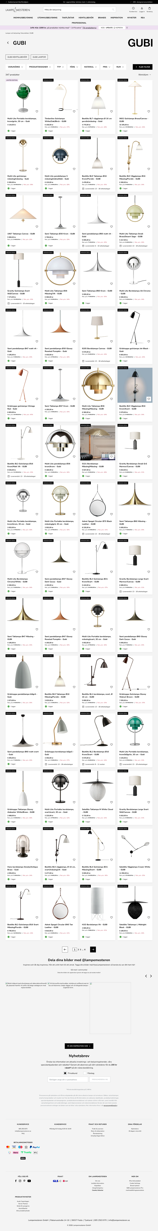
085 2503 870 (23, 1129)
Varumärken (25, 33)
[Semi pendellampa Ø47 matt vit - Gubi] (23, 337)
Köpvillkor (97, 1185)
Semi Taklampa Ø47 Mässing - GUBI (21, 637)
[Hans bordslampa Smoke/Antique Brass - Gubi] (23, 856)
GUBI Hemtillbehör (17, 57)
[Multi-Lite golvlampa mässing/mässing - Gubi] (23, 165)
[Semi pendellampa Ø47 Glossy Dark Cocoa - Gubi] (60, 567)
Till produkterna (89, 27)
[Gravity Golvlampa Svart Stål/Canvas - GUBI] (23, 280)
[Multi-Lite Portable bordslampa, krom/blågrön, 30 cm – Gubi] (135, 740)
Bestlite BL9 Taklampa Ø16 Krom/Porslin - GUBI (94, 177)
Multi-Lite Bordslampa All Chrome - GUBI (134, 292)
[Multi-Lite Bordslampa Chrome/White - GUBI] (23, 567)
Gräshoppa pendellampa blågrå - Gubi (22, 695)
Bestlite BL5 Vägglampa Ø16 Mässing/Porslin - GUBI (132, 177)
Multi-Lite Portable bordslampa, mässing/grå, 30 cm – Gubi (59, 522)
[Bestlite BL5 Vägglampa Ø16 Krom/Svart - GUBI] (135, 395)
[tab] (15, 67)
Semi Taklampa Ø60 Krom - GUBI (97, 290)
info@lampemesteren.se (23, 1131)
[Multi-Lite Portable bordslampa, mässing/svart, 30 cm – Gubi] (97, 625)
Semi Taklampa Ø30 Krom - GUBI (60, 233)
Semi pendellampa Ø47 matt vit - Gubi (22, 349)
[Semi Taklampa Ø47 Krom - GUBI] (60, 395)
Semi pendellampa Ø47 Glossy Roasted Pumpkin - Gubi (58, 637)
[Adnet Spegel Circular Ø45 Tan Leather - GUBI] (60, 913)
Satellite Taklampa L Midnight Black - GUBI (132, 926)
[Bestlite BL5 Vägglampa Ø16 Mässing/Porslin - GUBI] (135, 165)
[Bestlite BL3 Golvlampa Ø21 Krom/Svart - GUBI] (97, 567)
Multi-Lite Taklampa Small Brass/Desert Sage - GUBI (131, 235)
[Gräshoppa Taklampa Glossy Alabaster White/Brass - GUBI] (23, 798)
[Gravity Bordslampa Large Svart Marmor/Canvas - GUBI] (135, 567)
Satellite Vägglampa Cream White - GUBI (134, 868)
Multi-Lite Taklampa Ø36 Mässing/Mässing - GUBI (93, 407)
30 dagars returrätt (135, 1131)
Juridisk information (97, 1183)
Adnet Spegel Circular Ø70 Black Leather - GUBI (97, 522)
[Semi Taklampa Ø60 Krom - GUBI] (97, 280)
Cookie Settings (135, 1183)
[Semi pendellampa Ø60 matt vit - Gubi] (97, 222)
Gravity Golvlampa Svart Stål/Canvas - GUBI (18, 292)
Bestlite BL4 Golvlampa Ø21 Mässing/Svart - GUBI (95, 868)
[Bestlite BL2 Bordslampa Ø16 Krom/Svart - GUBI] (97, 740)
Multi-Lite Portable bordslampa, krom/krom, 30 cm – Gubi (21, 522)
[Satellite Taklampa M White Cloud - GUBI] (97, 798)
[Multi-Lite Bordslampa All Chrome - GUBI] (135, 280)
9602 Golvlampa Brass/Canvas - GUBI (133, 120)
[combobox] (79, 9)
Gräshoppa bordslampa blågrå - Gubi (59, 753)
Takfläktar (68, 17)
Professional (79, 23)
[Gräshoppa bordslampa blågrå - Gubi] (60, 740)
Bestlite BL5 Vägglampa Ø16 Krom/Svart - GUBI (132, 407)
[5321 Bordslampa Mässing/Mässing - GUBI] (97, 452)
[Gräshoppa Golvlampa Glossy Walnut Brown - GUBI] (135, 683)
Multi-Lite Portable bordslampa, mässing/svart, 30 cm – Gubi (96, 637)
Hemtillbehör (23, 1208)
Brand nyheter (135, 1185)
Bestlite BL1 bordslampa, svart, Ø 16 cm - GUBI (97, 695)
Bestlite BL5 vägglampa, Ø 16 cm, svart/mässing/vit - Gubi (60, 868)
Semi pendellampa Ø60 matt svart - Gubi (23, 753)
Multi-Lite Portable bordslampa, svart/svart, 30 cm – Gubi (59, 810)
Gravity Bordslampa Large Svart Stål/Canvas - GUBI (134, 810)
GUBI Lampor (39, 57)
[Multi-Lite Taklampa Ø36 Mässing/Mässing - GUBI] (97, 395)
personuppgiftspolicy (110, 1105)
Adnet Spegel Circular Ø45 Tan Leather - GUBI (59, 926)
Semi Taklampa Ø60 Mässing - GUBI (133, 522)
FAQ (23, 1133)
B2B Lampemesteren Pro (135, 1188)
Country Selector (97, 1190)
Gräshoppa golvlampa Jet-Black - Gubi (134, 349)
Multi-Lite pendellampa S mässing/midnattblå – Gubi (57, 177)
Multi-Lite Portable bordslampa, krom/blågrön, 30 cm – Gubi (133, 753)
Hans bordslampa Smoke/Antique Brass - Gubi (22, 868)
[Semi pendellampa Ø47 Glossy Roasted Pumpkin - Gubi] (60, 625)
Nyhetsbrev (135, 1129)
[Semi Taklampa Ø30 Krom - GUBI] (60, 222)
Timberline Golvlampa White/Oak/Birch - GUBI (55, 120)
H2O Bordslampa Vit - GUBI (94, 924)
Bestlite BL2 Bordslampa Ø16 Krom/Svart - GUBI (95, 753)
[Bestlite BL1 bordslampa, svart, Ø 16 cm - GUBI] (97, 683)
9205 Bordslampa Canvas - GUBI (97, 348)
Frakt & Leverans (97, 1129)
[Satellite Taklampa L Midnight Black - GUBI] (135, 913)
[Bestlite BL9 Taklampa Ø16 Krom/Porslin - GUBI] (97, 165)
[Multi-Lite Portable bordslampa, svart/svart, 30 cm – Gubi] (60, 798)
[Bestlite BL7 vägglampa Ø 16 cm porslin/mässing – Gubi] (97, 107)
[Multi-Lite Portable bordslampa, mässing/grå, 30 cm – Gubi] (60, 510)
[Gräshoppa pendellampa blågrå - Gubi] (23, 683)
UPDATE (112, 28)
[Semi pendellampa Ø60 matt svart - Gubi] (23, 740)
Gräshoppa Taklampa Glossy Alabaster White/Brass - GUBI (20, 810)
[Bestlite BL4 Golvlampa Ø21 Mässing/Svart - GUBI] (97, 856)
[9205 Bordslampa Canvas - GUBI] (97, 337)
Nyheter (131, 17)
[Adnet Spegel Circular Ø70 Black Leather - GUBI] (97, 510)
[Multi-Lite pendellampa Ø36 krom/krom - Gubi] (60, 452)
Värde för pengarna (23, 1206)
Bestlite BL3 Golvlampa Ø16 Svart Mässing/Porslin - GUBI (23, 926)
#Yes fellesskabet (135, 1181)
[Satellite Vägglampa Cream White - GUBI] (135, 856)
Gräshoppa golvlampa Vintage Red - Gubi (21, 407)
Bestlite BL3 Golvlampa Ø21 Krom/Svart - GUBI (95, 580)
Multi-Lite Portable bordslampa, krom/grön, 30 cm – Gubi (21, 120)
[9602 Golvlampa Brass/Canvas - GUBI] (135, 107)
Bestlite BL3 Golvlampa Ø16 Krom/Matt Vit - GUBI (20, 465)
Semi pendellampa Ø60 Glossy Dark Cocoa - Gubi (133, 637)
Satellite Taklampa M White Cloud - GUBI (97, 810)
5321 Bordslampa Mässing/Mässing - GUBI (93, 465)
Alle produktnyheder (23, 1211)
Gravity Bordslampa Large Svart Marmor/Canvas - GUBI (134, 580)
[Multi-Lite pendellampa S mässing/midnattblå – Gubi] (60, 165)
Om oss (97, 1181)
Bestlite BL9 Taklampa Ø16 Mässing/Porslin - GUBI (57, 695)
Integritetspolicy (97, 1188)
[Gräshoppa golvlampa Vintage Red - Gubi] (23, 395)
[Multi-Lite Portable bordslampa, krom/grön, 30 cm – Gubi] (23, 107)
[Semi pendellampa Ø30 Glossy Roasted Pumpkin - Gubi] (60, 337)
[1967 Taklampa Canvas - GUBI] (23, 222)
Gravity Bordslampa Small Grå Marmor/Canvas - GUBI (133, 465)
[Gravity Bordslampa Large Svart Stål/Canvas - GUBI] (135, 798)
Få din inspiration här (77, 1046)
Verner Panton (23, 1203)
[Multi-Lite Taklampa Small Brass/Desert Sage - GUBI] (135, 222)
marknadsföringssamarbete (135, 1190)
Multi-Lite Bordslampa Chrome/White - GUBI (17, 580)
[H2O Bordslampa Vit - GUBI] (97, 913)
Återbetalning (97, 1133)
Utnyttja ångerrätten (98, 1136)
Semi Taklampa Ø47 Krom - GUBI (60, 406)
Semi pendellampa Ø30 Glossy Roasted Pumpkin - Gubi (58, 349)
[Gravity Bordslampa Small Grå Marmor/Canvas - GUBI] (135, 452)
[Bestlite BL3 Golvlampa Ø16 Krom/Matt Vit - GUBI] (23, 452)
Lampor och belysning (13, 33)
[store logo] (18, 9)
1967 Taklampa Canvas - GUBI (21, 233)
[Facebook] (16, 1181)
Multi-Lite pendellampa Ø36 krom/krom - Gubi (57, 465)
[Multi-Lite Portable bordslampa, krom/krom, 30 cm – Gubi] (23, 510)
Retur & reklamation (97, 1131)
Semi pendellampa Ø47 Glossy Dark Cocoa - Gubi (58, 580)
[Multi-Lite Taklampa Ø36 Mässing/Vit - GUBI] (60, 280)
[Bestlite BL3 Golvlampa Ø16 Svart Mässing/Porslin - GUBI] (23, 913)
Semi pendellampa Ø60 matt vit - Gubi (97, 235)
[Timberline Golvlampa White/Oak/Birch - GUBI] (60, 107)
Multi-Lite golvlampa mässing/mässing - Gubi (18, 177)
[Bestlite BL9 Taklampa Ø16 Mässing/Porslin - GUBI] (60, 683)
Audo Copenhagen (23, 1201)
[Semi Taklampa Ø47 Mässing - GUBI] (23, 625)
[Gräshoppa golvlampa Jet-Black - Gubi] (135, 337)
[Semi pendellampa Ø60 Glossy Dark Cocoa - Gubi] (135, 625)
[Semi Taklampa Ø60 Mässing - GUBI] (135, 510)
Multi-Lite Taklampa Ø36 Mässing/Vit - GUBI (56, 292)
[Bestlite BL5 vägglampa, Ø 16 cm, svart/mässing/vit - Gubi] (60, 856)
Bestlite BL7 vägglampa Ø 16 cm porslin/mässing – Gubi (97, 120)
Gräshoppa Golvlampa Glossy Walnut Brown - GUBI (132, 695)
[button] (37, 111)
